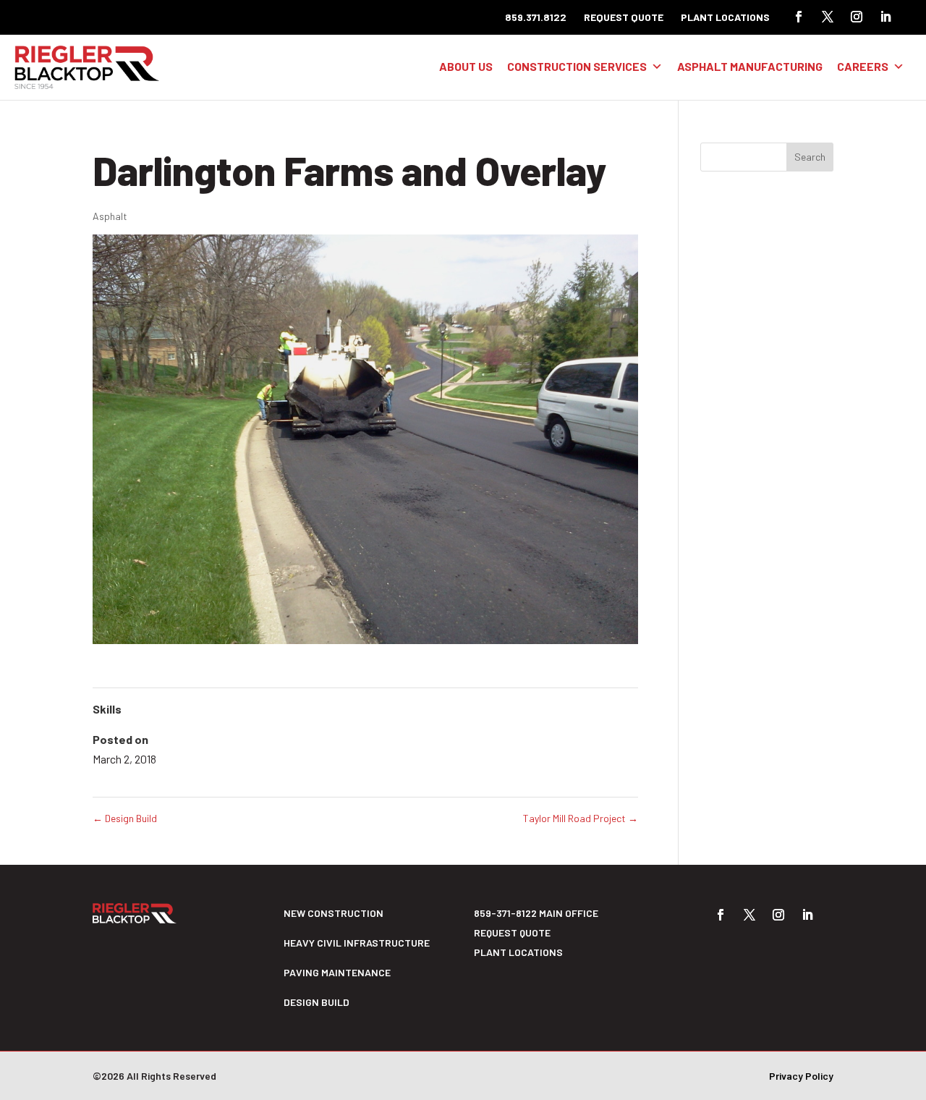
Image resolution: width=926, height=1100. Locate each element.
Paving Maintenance (337, 972)
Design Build (125, 818)
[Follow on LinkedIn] (885, 16)
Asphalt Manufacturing (750, 66)
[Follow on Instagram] (856, 16)
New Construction (333, 913)
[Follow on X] (827, 16)
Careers (862, 66)
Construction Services (577, 66)
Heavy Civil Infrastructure (357, 942)
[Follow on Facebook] (798, 16)
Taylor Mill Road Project (580, 818)
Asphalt (110, 216)
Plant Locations (725, 17)
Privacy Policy (801, 1076)
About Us (466, 66)
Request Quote (623, 17)
